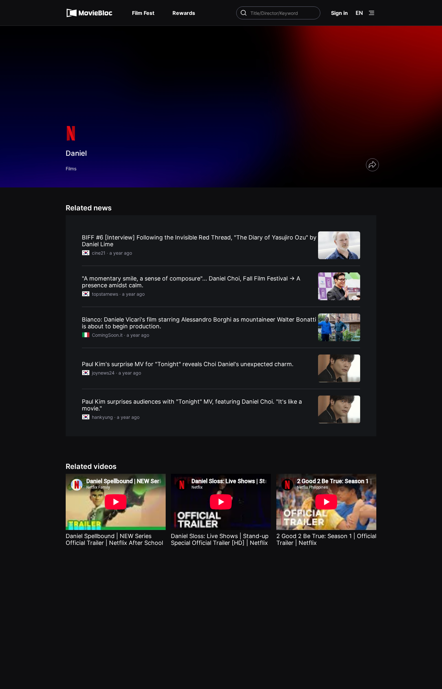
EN (359, 13)
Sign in (339, 13)
